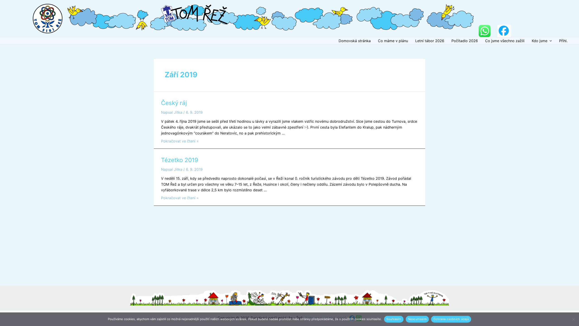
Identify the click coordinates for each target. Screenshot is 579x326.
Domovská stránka (355, 40)
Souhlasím (393, 319)
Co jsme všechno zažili (504, 40)
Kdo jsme (539, 40)
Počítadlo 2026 (464, 40)
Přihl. (563, 40)
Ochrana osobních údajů (451, 319)
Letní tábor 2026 (429, 40)
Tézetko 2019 (179, 159)
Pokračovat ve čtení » (180, 141)
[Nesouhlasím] (573, 319)
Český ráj (174, 102)
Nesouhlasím (417, 319)
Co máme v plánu (393, 40)
